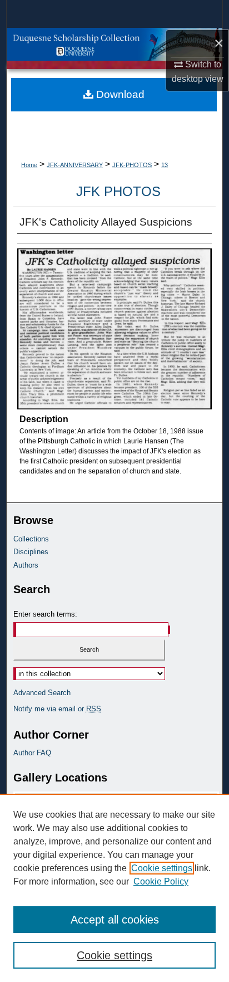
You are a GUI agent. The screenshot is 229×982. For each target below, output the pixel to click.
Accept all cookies (115, 919)
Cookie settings (161, 868)
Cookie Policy (160, 881)
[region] (114, 888)
